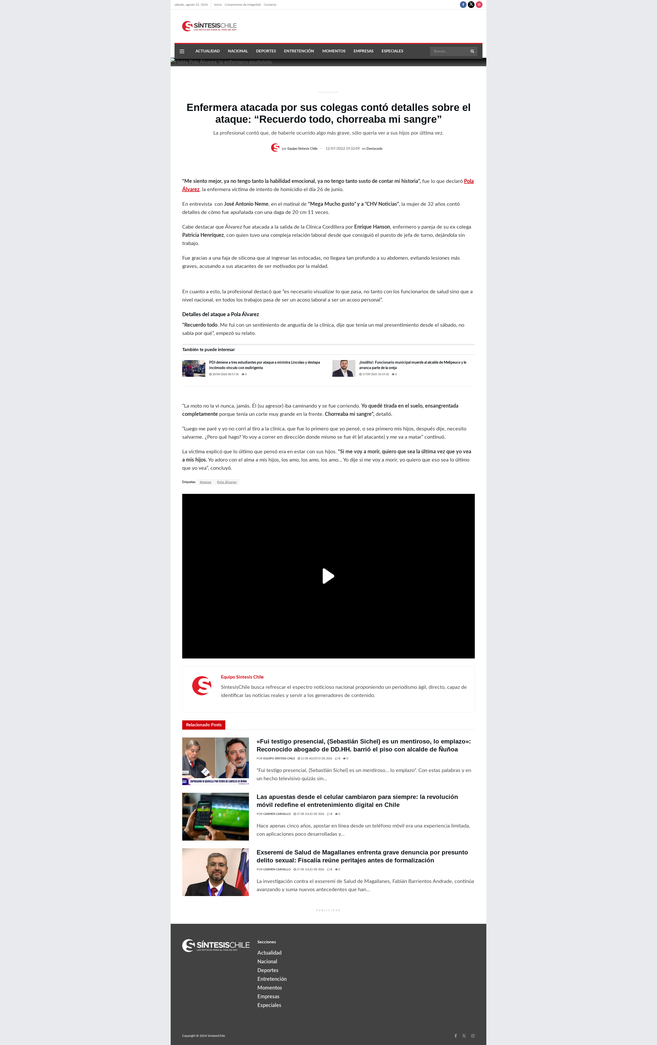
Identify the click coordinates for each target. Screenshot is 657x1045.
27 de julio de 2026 (310, 814)
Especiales (392, 51)
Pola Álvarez (227, 482)
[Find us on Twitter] (471, 4)
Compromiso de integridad (243, 4)
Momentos (333, 51)
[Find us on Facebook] (463, 4)
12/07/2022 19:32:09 (343, 148)
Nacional (238, 51)
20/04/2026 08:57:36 (225, 374)
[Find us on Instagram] (479, 4)
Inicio (218, 4)
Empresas (363, 51)
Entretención (299, 51)
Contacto (270, 4)
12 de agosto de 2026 (316, 758)
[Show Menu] (182, 51)
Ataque (205, 482)
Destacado (374, 148)
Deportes (266, 51)
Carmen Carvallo (277, 814)
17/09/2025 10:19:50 (375, 374)
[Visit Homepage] (206, 26)
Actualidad (208, 51)
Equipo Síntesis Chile (302, 148)
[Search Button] (472, 51)
